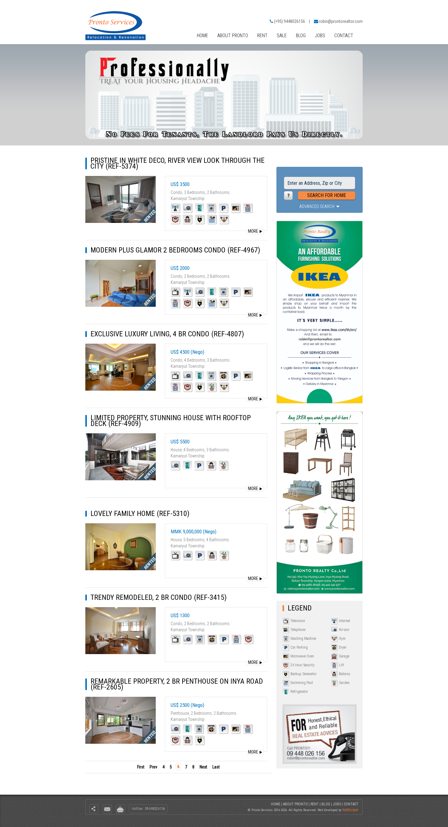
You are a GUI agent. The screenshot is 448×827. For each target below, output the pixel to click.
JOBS (320, 35)
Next (203, 766)
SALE (282, 35)
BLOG (301, 35)
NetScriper (350, 810)
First (140, 766)
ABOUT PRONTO (232, 35)
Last (216, 766)
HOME (202, 35)
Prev (153, 766)
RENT (262, 35)
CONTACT (343, 35)
